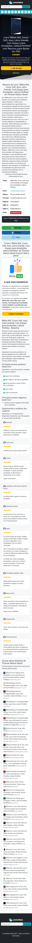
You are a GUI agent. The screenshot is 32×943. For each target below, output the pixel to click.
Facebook (17, 232)
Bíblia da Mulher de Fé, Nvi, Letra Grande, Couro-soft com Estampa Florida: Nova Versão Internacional (15, 737)
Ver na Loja (17, 68)
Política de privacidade (16, 929)
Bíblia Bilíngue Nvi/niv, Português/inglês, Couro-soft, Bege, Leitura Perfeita (15, 685)
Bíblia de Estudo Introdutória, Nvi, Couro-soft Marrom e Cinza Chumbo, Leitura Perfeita (14, 774)
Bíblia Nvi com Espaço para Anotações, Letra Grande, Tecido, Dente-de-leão (14, 792)
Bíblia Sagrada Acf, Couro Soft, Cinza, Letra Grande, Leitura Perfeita (15, 889)
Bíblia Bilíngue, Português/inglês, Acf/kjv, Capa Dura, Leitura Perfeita (15, 704)
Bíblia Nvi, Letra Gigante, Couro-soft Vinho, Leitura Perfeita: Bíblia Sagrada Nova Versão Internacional (15, 861)
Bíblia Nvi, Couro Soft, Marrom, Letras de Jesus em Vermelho (15, 833)
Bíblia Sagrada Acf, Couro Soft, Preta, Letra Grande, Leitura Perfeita (15, 905)
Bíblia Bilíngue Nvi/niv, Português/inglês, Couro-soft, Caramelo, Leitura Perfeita (15, 694)
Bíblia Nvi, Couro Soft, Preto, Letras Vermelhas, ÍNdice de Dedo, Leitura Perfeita (15, 851)
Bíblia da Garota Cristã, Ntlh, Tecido (14, 729)
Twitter (17, 237)
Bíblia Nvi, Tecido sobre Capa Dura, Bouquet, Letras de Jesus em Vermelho (15, 880)
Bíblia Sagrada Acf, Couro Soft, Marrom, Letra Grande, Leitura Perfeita (15, 897)
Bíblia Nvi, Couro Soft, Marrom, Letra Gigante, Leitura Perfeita (15, 825)
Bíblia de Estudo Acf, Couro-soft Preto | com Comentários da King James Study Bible (15, 764)
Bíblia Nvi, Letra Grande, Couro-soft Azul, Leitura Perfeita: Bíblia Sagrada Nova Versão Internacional (15, 871)
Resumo (16, 73)
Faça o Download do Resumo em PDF (16, 219)
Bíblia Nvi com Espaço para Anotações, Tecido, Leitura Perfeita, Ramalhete (15, 800)
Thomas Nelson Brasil (17, 191)
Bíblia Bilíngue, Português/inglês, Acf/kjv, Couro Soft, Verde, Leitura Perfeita (15, 712)
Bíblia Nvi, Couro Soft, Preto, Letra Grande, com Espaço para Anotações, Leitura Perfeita (14, 842)
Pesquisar (26, 7)
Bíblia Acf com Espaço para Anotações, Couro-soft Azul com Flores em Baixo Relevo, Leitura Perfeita (14, 676)
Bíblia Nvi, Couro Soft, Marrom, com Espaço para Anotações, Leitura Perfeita (15, 817)
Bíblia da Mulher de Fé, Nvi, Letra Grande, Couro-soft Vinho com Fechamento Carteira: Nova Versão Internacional (15, 748)
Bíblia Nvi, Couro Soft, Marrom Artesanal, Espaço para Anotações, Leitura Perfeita (15, 808)
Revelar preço (16, 212)
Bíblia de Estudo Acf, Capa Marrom (13, 756)
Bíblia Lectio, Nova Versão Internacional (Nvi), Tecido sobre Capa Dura (14, 784)
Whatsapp (17, 227)
